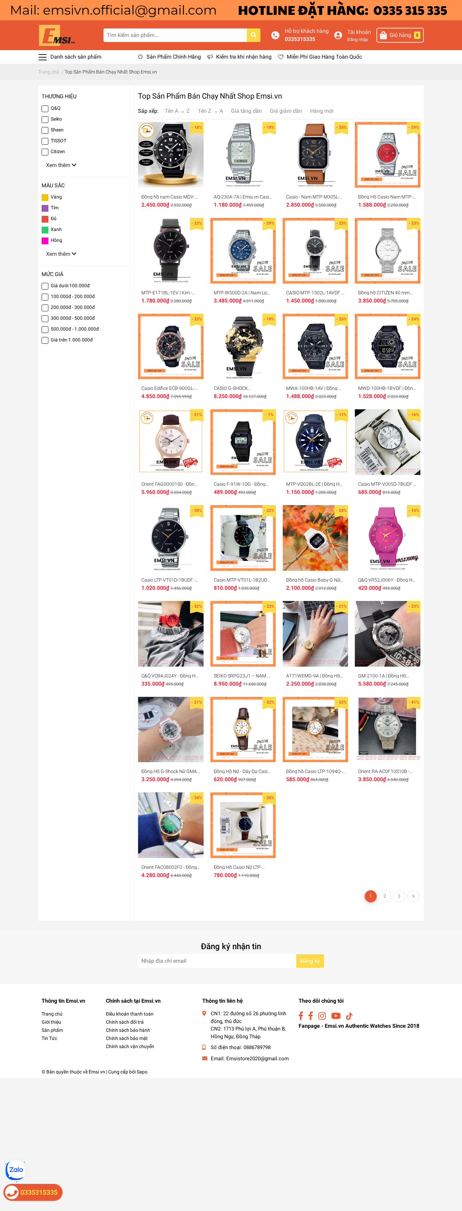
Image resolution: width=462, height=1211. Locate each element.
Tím (55, 207)
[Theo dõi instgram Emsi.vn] (322, 1016)
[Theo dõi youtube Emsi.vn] (336, 1016)
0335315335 (300, 39)
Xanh (56, 229)
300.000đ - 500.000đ (73, 318)
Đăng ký (310, 961)
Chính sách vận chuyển (130, 1046)
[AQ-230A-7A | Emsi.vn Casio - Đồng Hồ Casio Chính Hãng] (243, 155)
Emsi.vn (97, 1071)
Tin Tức (49, 1038)
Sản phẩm (52, 1030)
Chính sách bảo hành (128, 1030)
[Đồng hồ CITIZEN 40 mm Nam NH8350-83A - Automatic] (387, 251)
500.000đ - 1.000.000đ (75, 329)
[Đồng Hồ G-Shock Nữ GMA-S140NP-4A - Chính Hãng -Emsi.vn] (171, 730)
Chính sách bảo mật (127, 1038)
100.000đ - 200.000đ (73, 296)
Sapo (142, 1071)
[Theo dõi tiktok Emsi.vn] (349, 1016)
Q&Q (56, 108)
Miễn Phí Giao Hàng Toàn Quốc (324, 57)
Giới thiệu (51, 1022)
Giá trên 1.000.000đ (72, 339)
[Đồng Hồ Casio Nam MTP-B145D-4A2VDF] (387, 155)
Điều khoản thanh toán (130, 1014)
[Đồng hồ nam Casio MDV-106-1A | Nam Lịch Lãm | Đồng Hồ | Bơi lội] (171, 155)
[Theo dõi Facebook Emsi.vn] (301, 1016)
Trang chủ (52, 1014)
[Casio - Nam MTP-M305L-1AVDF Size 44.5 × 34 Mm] (315, 155)
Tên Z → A (210, 111)
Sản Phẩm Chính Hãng (173, 57)
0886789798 (257, 1047)
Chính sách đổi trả (125, 1022)
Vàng (56, 197)
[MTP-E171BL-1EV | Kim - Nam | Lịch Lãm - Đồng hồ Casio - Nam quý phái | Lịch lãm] (171, 251)
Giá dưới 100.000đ (70, 285)
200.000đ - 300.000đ (73, 307)
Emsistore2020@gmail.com (257, 1059)
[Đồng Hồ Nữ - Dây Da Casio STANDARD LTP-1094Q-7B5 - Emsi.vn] (243, 730)
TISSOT (58, 140)
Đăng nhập (357, 39)
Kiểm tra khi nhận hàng (244, 57)
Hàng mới (321, 111)
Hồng (56, 240)
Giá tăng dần (246, 111)
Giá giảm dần (286, 111)
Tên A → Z (177, 111)
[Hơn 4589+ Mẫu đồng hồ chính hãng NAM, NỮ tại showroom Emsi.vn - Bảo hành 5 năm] (231, 9)
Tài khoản (359, 32)
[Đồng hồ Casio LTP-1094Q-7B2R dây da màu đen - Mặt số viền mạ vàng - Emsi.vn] (315, 730)
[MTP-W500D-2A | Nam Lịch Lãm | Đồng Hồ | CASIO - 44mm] (243, 251)
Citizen (58, 151)
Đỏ (53, 218)
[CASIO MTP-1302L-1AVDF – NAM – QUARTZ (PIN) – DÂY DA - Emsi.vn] (315, 251)
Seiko (56, 119)
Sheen (57, 129)
